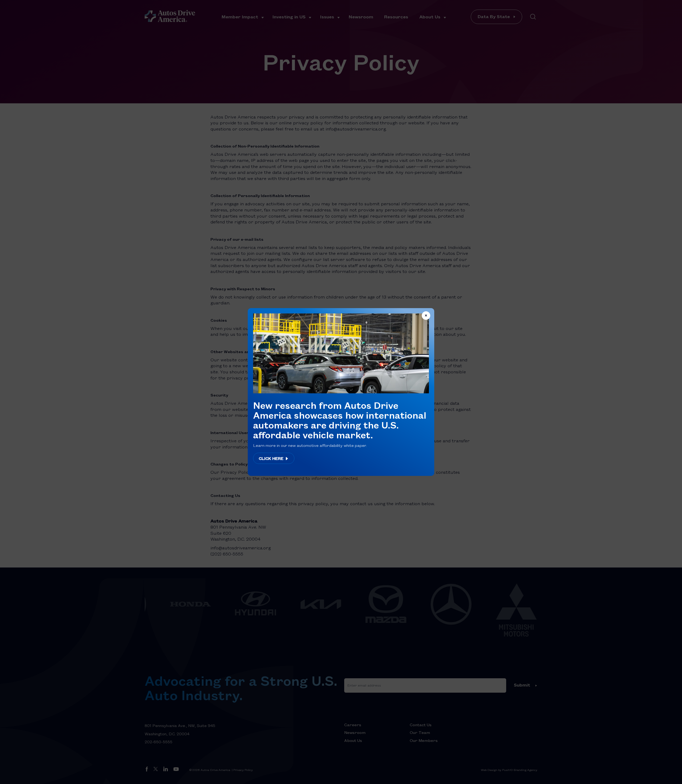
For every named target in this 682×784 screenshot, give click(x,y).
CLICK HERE (272, 458)
